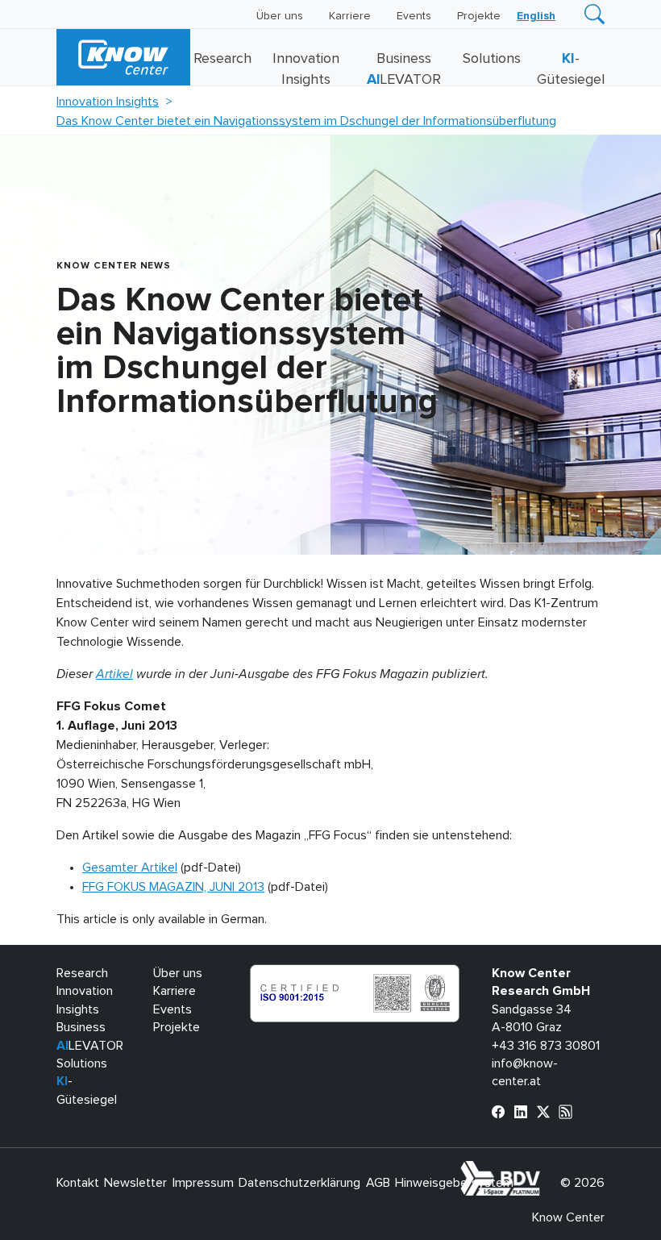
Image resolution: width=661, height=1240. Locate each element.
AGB (378, 1182)
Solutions (492, 59)
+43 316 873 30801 (546, 1045)
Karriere (350, 16)
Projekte (479, 16)
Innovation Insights (107, 101)
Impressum (203, 1182)
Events (414, 16)
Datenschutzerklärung (299, 1182)
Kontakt (77, 1182)
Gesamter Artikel (129, 867)
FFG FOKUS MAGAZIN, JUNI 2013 (173, 886)
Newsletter (135, 1182)
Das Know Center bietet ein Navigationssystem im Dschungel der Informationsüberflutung (306, 120)
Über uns (279, 16)
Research (222, 59)
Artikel (114, 674)
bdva (543, 1169)
